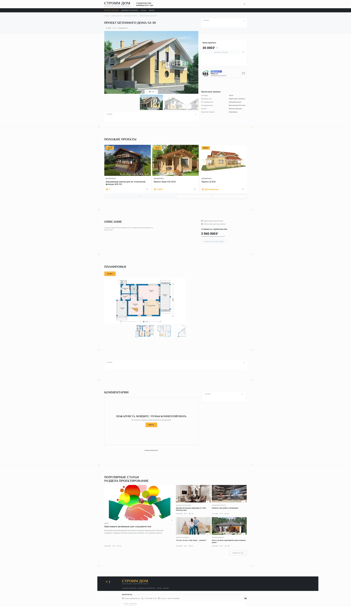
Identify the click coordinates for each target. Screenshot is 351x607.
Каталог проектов (129, 588)
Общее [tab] (110, 274)
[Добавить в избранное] (243, 52)
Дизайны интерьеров (146, 588)
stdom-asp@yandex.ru (132, 598)
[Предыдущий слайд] (139, 196)
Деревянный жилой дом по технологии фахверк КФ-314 (125, 182)
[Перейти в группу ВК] (245, 598)
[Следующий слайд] (211, 196)
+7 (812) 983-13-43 (150, 598)
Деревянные (111, 178)
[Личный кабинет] (244, 4)
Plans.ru (214, 74)
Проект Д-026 (209, 181)
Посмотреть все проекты (218, 75)
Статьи (159, 588)
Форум (166, 588)
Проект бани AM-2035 (165, 181)
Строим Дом (117, 4)
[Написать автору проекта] (243, 73)
